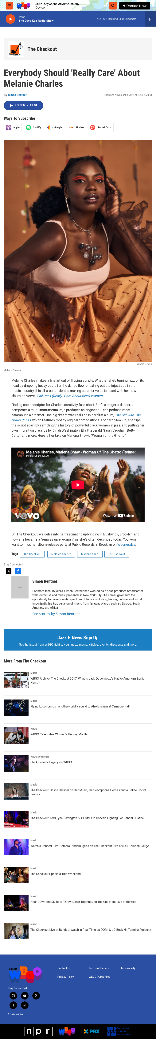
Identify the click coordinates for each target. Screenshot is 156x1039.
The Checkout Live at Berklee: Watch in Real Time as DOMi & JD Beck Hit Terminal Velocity (90, 930)
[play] (10, 19)
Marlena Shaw (90, 554)
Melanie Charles (61, 554)
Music (33, 672)
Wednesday (126, 544)
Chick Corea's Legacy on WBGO (51, 762)
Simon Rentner (17, 95)
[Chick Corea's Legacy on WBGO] (16, 763)
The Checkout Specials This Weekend (55, 874)
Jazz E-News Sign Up (78, 637)
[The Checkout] (16, 49)
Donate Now (136, 6)
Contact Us (64, 968)
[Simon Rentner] (20, 587)
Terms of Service (99, 968)
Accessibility (127, 968)
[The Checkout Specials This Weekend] (16, 875)
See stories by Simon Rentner (56, 613)
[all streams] (150, 19)
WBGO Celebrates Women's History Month (58, 734)
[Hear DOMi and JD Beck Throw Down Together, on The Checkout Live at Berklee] (16, 903)
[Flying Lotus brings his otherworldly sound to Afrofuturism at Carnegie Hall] (16, 708)
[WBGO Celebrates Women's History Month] (16, 735)
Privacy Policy (65, 976)
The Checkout (42, 49)
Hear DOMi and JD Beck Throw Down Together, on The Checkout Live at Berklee (83, 902)
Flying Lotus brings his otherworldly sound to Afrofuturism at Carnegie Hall (80, 706)
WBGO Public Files (99, 976)
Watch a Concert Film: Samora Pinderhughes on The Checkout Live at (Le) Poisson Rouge (89, 846)
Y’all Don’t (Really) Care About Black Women (69, 396)
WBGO (33, 728)
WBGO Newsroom (39, 756)
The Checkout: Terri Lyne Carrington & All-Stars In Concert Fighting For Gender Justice (87, 818)
